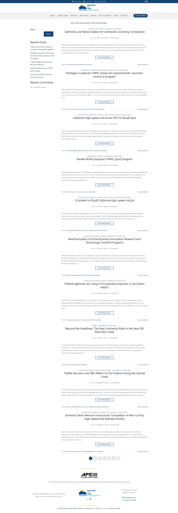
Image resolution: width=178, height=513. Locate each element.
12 (114, 458)
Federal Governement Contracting (104, 70)
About (53, 15)
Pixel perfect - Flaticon (93, 508)
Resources (84, 15)
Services (73, 15)
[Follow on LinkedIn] (146, 1)
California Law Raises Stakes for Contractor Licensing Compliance (104, 31)
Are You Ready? (105, 15)
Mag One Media (115, 508)
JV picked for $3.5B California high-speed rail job (104, 200)
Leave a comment (143, 64)
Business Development (92, 236)
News (116, 15)
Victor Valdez (99, 23)
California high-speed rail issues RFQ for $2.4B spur (104, 117)
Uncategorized (122, 70)
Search (32, 29)
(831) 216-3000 (130, 500)
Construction (93, 29)
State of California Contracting (109, 29)
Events (94, 15)
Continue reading (104, 57)
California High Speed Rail (87, 115)
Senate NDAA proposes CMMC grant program (104, 159)
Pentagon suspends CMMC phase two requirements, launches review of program (42, 55)
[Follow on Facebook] (144, 1)
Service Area (63, 15)
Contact (124, 15)
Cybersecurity (86, 70)
